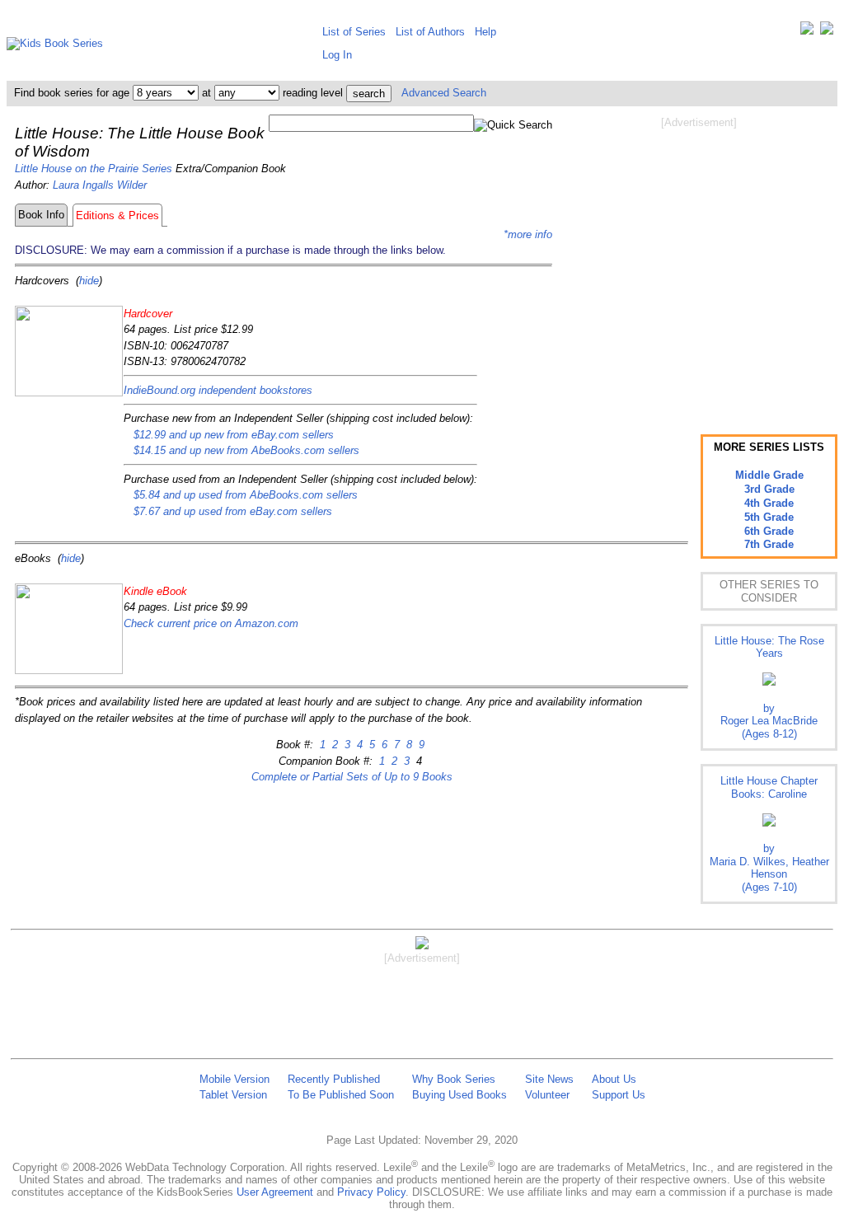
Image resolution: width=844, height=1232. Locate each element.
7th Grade (769, 544)
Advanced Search (443, 93)
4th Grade (769, 503)
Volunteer (547, 1095)
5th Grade (769, 517)
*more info (528, 234)
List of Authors (430, 32)
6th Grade (769, 531)
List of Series (354, 32)
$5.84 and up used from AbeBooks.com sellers (246, 495)
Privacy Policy (371, 1192)
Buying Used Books (459, 1095)
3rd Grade (769, 489)
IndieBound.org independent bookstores (218, 390)
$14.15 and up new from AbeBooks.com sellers (246, 450)
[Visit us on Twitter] (807, 32)
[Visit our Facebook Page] (826, 32)
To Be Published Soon (341, 1095)
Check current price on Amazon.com (211, 623)
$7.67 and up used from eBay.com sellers (233, 511)
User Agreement (275, 1192)
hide (89, 280)
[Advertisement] (698, 262)
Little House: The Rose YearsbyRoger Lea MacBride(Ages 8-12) (769, 687)
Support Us (618, 1095)
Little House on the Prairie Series (93, 168)
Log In (337, 55)
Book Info (41, 214)
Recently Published (334, 1079)
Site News (549, 1079)
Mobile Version (234, 1079)
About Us (614, 1079)
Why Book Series (453, 1079)
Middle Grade (769, 475)
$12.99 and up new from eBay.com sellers (234, 435)
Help (485, 32)
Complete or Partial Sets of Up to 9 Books (351, 777)
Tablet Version (233, 1095)
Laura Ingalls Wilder (100, 185)
